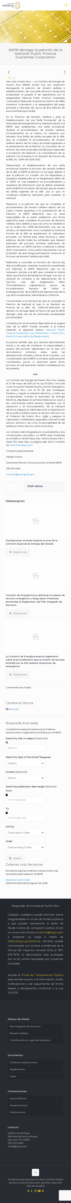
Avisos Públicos (18, 1098)
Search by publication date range (31, 786)
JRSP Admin (35, 486)
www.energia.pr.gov (21, 445)
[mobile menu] (66, 5)
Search (17, 858)
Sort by (10, 826)
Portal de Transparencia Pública (42, 975)
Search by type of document (28, 756)
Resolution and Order (18, 879)
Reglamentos (17, 1069)
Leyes (13, 1076)
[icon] (39, 1190)
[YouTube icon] (32, 1190)
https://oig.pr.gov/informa (24, 941)
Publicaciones (17, 1112)
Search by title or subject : (27, 738)
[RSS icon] (43, 1190)
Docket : (16, 771)
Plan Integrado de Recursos (25, 1026)
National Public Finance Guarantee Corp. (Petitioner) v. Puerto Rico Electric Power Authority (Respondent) (35, 333)
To (7, 808)
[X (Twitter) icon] (28, 1190)
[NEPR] (12, 5)
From (9, 790)
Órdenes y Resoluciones (23, 1062)
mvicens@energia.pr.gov (20, 474)
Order (9, 841)
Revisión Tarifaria (19, 1033)
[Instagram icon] (35, 1190)
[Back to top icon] (35, 1172)
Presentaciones (18, 1105)
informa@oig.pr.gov (50, 932)
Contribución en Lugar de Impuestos (30, 1040)
